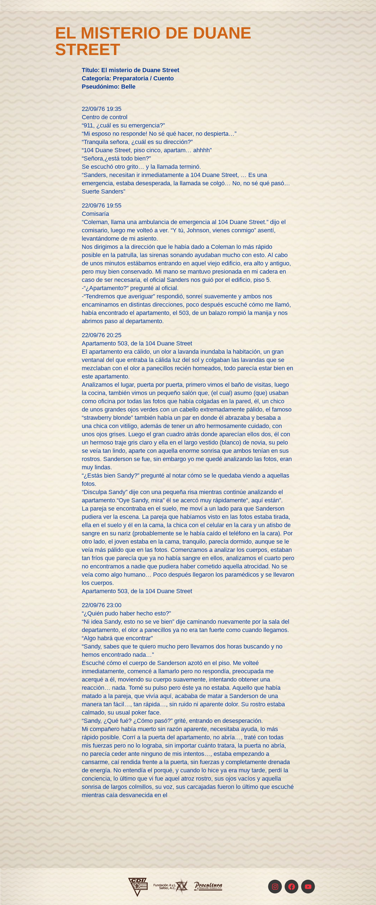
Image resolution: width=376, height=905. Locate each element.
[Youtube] (308, 886)
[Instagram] (275, 886)
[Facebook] (291, 886)
